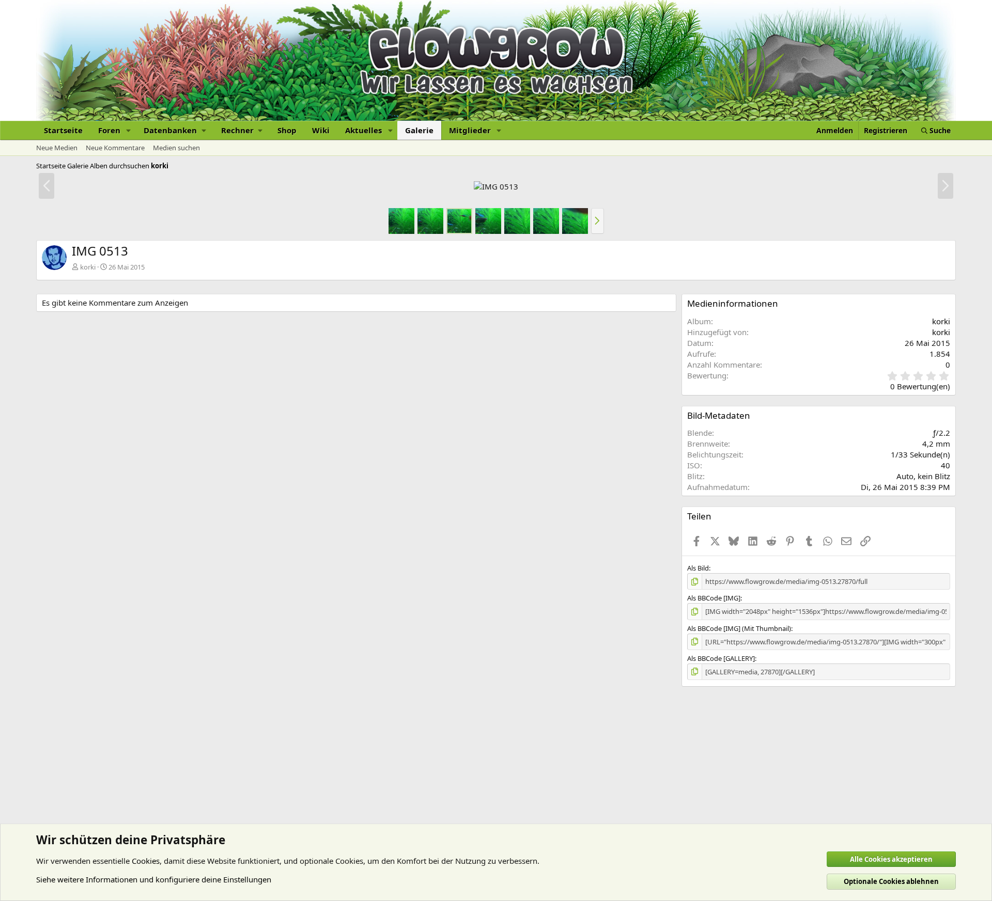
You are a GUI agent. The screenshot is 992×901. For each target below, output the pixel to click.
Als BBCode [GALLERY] (721, 658)
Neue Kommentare (115, 147)
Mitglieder (470, 130)
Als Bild (698, 568)
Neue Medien (57, 147)
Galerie (419, 130)
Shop (287, 130)
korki (88, 267)
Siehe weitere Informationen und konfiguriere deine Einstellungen (153, 879)
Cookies (146, 861)
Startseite (63, 130)
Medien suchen (176, 147)
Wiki (321, 130)
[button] (128, 130)
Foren (109, 130)
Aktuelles (363, 130)
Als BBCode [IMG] (713, 598)
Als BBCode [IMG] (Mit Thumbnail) (739, 628)
